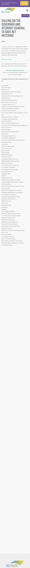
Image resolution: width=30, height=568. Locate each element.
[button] (27, 10)
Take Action (24, 3)
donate (25, 15)
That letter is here (7, 59)
